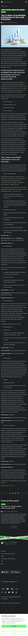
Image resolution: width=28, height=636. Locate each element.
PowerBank (22, 9)
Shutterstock (11, 485)
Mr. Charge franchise (15, 191)
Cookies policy (4, 598)
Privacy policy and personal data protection (11, 596)
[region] (14, 625)
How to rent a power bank (8, 553)
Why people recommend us (8, 558)
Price (2, 556)
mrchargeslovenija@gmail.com (9, 581)
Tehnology (3, 12)
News (18, 9)
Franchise (3, 9)
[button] (12, 527)
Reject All (14, 633)
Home (2, 6)
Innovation (8, 9)
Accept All (14, 626)
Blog (2, 563)
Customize (14, 629)
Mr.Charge (13, 9)
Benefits (3, 551)
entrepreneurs (18, 88)
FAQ (2, 561)
